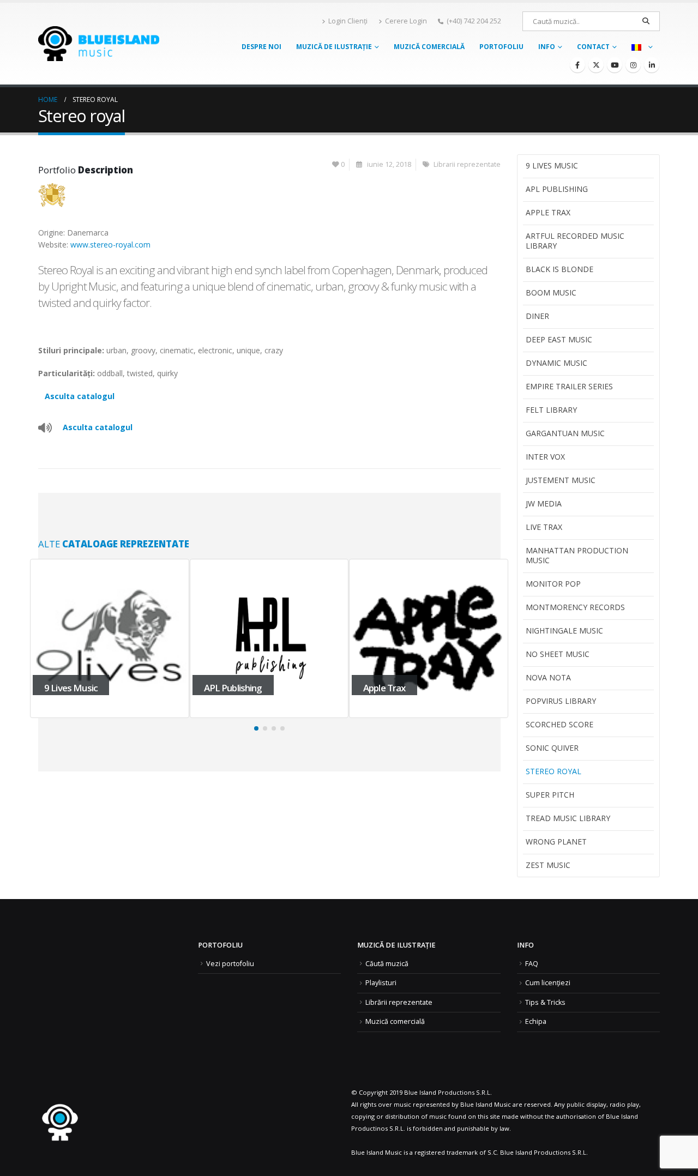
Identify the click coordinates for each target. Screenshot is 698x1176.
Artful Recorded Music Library (575, 241)
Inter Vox (545, 456)
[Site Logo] (98, 43)
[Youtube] (614, 65)
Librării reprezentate (398, 1002)
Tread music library (568, 818)
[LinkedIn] (651, 65)
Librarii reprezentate (467, 164)
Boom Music (551, 292)
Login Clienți (348, 21)
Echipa (535, 1021)
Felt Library (551, 410)
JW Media (544, 503)
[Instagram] (633, 65)
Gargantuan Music (565, 433)
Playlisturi (380, 982)
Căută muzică (386, 963)
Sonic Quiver (552, 748)
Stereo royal (553, 771)
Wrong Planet (556, 841)
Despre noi (261, 46)
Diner (537, 316)
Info (546, 46)
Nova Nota (548, 677)
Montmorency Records (575, 607)
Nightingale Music (564, 630)
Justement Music (560, 480)
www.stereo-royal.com (110, 244)
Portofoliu (501, 46)
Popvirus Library (561, 701)
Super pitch (550, 794)
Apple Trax (548, 212)
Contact (593, 46)
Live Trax (544, 527)
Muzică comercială (429, 46)
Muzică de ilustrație (334, 46)
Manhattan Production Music (577, 555)
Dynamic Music (556, 363)
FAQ (531, 963)
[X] (596, 65)
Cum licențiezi (547, 982)
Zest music (548, 865)
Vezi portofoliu (230, 963)
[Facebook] (577, 65)
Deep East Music (559, 339)
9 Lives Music (552, 165)
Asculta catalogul (80, 396)
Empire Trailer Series (569, 386)
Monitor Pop (553, 583)
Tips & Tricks (545, 1002)
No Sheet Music (557, 654)
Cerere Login (406, 21)
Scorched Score (559, 724)
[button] (256, 728)
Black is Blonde (559, 269)
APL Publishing (557, 189)
